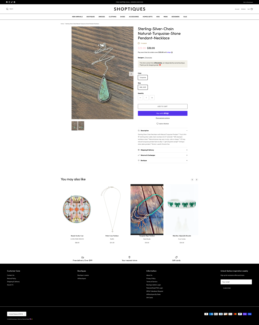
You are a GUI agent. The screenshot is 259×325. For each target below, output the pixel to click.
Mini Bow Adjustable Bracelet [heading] (182, 236)
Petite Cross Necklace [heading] (112, 236)
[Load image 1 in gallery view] (102, 72)
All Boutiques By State (153, 294)
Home (62, 23)
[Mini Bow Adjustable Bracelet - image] (181, 209)
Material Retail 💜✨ (27, 319)
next (196, 179)
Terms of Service (151, 281)
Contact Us (10, 275)
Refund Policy (11, 278)
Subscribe (227, 288)
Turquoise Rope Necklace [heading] (147, 236)
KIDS (158, 17)
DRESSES (102, 17)
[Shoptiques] (129, 9)
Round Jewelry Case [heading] (77, 236)
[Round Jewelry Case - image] (77, 209)
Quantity (141, 93)
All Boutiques (81, 278)
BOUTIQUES (91, 17)
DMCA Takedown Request (154, 291)
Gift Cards (149, 297)
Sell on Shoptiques (248, 2)
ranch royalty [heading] (147, 239)
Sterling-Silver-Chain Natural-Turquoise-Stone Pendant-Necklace (82, 23)
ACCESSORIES (134, 17)
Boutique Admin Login (153, 285)
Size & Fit (10, 285)
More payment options (163, 118)
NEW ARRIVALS (77, 17)
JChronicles (148, 57)
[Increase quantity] (152, 97)
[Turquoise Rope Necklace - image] (147, 209)
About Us (149, 275)
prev (192, 179)
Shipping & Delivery (13, 281)
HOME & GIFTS (147, 17)
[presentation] (77, 240)
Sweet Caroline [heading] (182, 239)
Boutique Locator (83, 275)
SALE (185, 17)
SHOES (122, 17)
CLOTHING (112, 17)
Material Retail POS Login (154, 288)
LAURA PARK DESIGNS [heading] (77, 239)
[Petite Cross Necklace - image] (112, 209)
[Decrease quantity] (140, 97)
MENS (166, 17)
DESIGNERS (175, 17)
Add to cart (163, 106)
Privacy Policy (151, 278)
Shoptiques (14, 319)
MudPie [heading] (112, 239)
